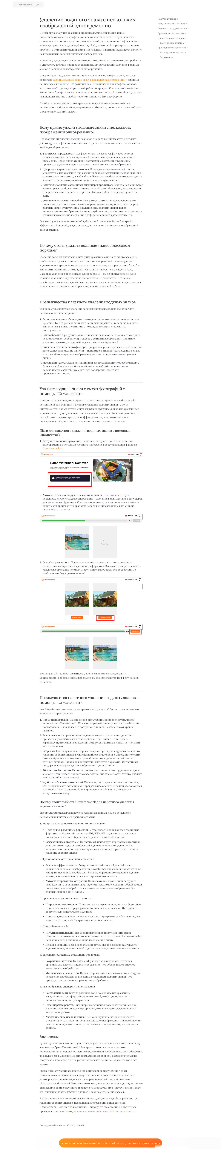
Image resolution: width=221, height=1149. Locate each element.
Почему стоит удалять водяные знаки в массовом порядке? (173, 28)
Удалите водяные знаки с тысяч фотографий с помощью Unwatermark (173, 37)
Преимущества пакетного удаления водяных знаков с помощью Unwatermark (173, 47)
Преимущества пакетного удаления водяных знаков (173, 33)
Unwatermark (51, 448)
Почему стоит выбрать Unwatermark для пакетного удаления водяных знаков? (173, 52)
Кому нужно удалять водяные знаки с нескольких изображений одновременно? (173, 23)
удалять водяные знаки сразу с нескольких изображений (88, 79)
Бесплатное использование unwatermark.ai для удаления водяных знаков (110, 1143)
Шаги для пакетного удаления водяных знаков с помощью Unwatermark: (173, 42)
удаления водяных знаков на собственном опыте (103, 1111)
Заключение (166, 57)
